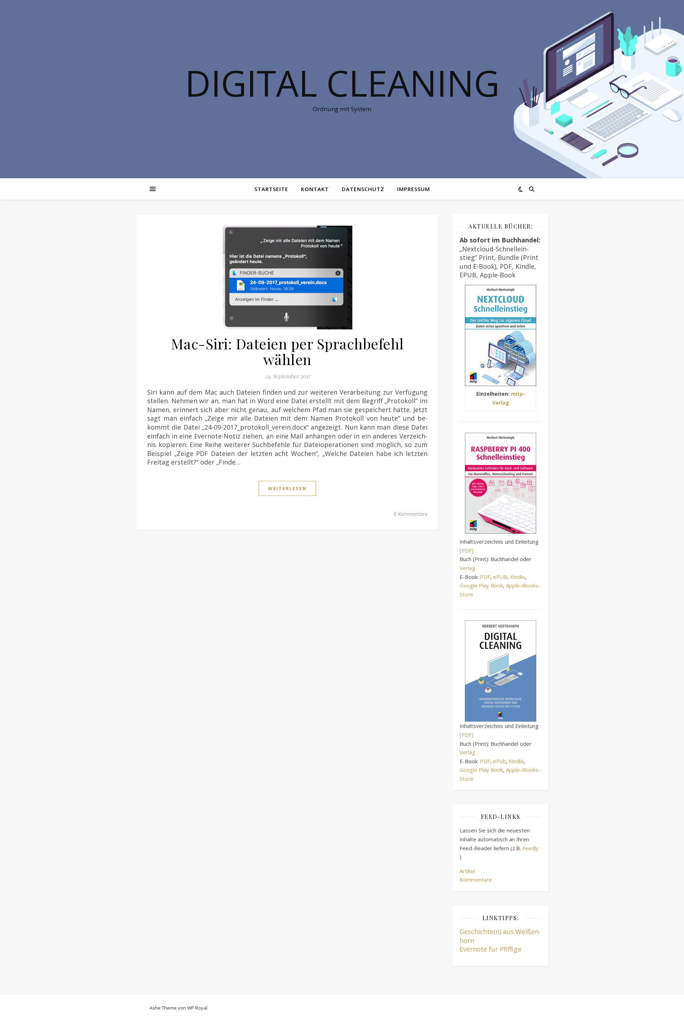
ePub (499, 761)
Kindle (517, 576)
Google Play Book (481, 585)
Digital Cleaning (342, 83)
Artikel (467, 870)
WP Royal (197, 1008)
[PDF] (466, 550)
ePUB (500, 576)
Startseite (271, 189)
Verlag (467, 567)
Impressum (413, 189)
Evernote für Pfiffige (490, 949)
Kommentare (476, 879)
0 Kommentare (410, 513)
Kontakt (315, 189)
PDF (485, 576)
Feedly (530, 848)
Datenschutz (363, 189)
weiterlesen (287, 488)
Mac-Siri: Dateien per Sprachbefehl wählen (287, 351)
